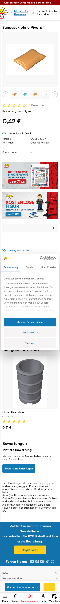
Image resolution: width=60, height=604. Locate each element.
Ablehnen (30, 342)
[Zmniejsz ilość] (5, 228)
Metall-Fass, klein (13, 412)
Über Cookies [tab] (48, 267)
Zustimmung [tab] (11, 267)
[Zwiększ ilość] (55, 228)
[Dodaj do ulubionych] (49, 587)
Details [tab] (29, 267)
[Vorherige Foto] (5, 94)
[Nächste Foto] (55, 94)
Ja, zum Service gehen (30, 322)
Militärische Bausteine (21, 13)
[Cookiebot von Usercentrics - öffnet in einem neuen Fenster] (40, 258)
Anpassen (28, 332)
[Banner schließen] (55, 258)
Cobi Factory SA (39, 142)
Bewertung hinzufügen (16, 111)
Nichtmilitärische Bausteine (47, 13)
